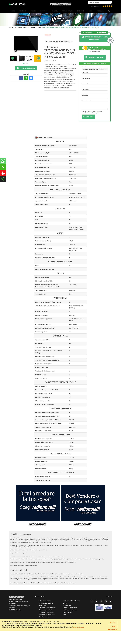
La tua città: (85, 95)
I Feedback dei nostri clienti (96, 6)
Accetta (112, 622)
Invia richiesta (88, 116)
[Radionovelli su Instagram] (106, 601)
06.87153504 (18, 4)
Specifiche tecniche (27, 68)
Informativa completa (93, 113)
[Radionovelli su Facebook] (92, 601)
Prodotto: (84, 66)
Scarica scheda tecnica (45, 137)
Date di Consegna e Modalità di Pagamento (96, 38)
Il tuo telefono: (85, 89)
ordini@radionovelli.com (98, 49)
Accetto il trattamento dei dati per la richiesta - (92, 112)
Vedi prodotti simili (95, 57)
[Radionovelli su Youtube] (101, 601)
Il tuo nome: (85, 72)
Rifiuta (112, 626)
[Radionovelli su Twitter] (96, 601)
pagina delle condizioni (31, 565)
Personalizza (112, 629)
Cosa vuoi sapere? (86, 101)
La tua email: (85, 83)
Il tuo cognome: (86, 78)
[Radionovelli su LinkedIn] (110, 601)
